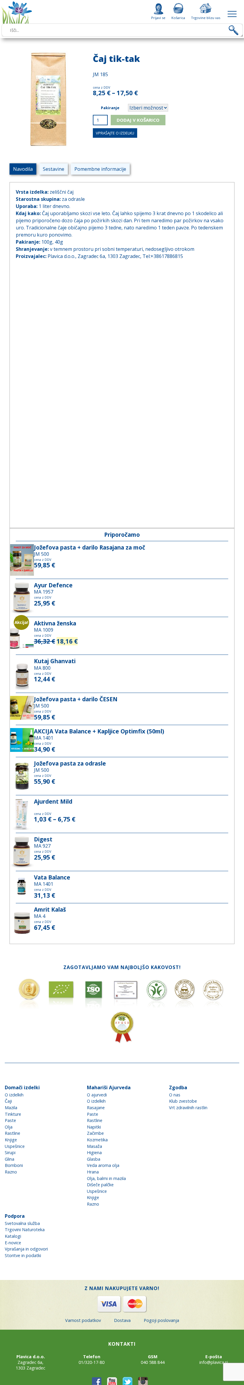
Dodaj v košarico (138, 120)
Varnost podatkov (83, 1320)
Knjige (11, 1140)
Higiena (94, 1152)
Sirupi (10, 1152)
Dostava (122, 1320)
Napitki (94, 1127)
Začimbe (95, 1133)
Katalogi (13, 1236)
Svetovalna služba (22, 1223)
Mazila (11, 1107)
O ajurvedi (97, 1095)
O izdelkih (14, 1095)
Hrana (93, 1172)
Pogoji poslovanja (161, 1320)
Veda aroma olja (103, 1165)
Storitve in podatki (23, 1255)
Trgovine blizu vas (205, 17)
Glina (9, 1159)
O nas (174, 1095)
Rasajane (96, 1107)
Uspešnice (15, 1146)
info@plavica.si (213, 1362)
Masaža (94, 1146)
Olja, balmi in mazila (106, 1178)
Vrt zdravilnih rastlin (188, 1107)
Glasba (93, 1159)
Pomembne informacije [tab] (100, 169)
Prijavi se (158, 17)
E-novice (13, 1242)
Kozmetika (97, 1140)
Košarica (178, 17)
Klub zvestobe (183, 1101)
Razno (11, 1172)
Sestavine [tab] (53, 169)
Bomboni (14, 1165)
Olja (8, 1127)
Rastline (12, 1133)
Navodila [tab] (23, 169)
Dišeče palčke (100, 1184)
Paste (10, 1120)
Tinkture (13, 1114)
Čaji (8, 1101)
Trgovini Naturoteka (25, 1229)
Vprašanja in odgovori (26, 1249)
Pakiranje (110, 107)
